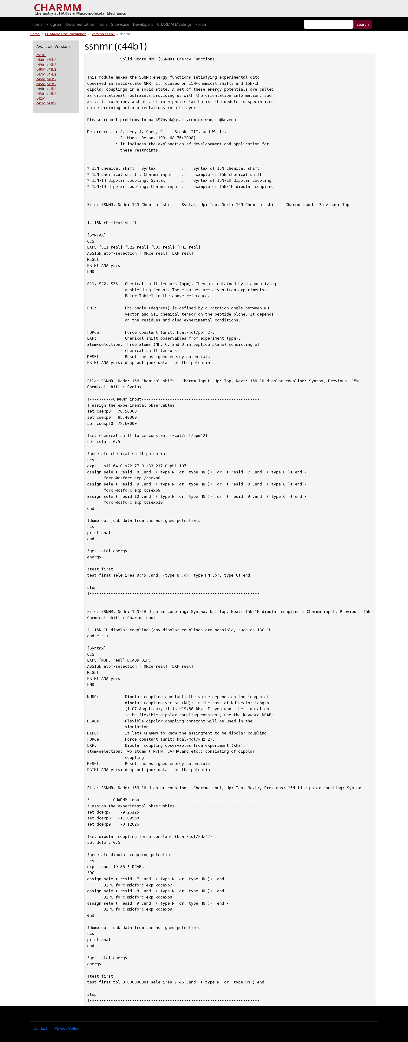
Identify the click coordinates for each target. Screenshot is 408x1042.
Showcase (120, 24)
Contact (40, 1028)
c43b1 (41, 93)
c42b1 (41, 98)
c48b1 (41, 69)
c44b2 (51, 88)
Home (37, 24)
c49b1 (41, 64)
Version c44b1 (103, 33)
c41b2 (51, 103)
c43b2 (51, 93)
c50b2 (51, 59)
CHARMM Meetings (174, 24)
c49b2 (51, 64)
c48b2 (51, 69)
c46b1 (41, 78)
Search (363, 24)
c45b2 (51, 83)
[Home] (82, 8)
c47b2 (51, 74)
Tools (102, 24)
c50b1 (41, 59)
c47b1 (41, 74)
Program (54, 24)
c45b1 (41, 83)
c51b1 (41, 54)
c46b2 (51, 78)
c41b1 (41, 103)
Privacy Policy (66, 1028)
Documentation (80, 24)
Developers (143, 24)
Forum (201, 24)
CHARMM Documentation (65, 33)
